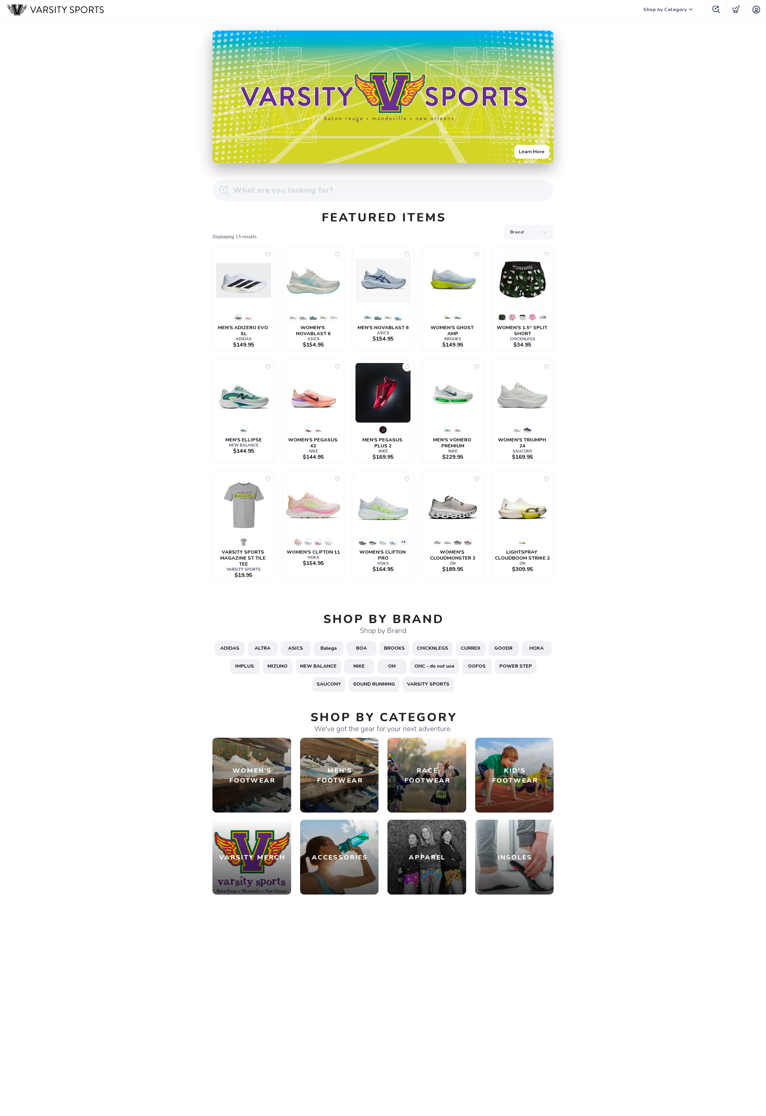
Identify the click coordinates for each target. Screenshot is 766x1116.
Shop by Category (665, 9)
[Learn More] (383, 97)
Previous (222, 95)
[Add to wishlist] (268, 254)
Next (544, 95)
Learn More (532, 151)
